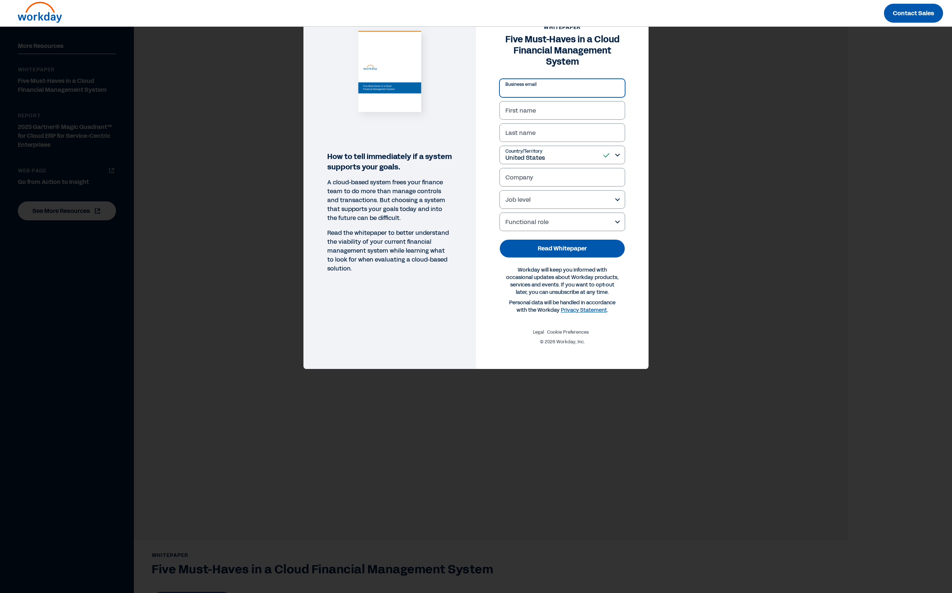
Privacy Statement (584, 310)
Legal (538, 332)
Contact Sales (913, 13)
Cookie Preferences (568, 332)
